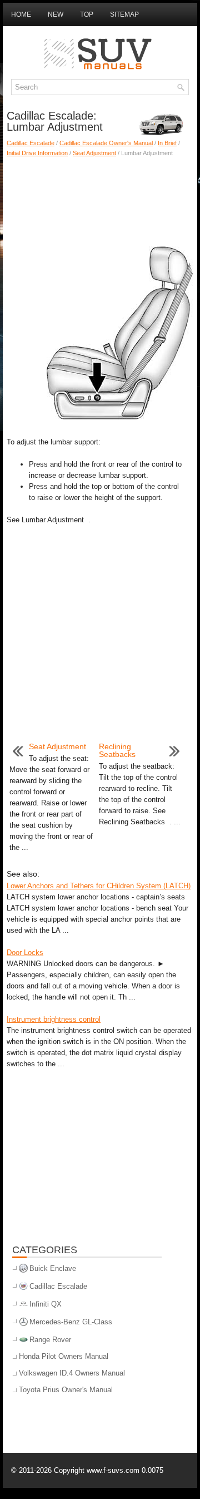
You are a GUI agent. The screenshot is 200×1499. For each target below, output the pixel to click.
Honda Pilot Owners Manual (63, 1356)
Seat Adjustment (94, 153)
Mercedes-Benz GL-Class (70, 1322)
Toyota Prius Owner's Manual (66, 1390)
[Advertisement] (100, 197)
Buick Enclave (52, 1268)
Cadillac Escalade (30, 143)
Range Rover (50, 1339)
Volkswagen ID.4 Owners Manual (72, 1373)
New (55, 14)
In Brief (167, 143)
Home (21, 14)
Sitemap (124, 14)
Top (86, 14)
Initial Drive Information (37, 153)
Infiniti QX (45, 1304)
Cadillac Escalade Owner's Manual (106, 143)
